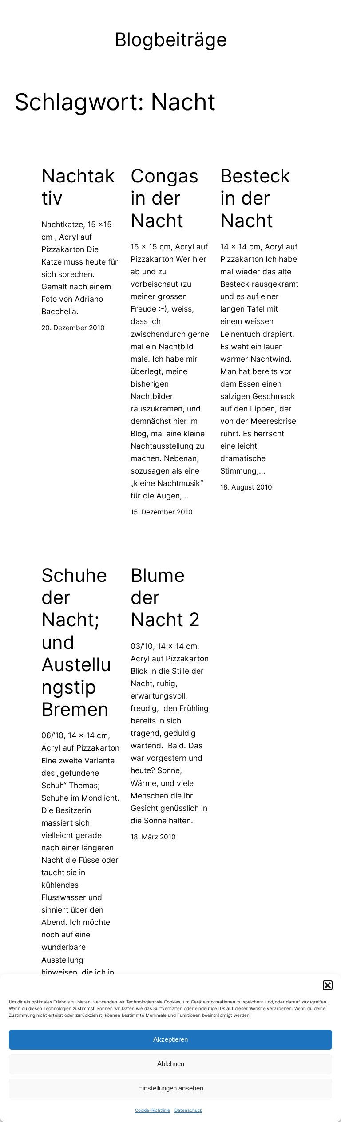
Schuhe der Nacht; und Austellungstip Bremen (76, 642)
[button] (327, 985)
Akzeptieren (170, 1039)
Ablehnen (170, 1063)
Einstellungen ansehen (170, 1088)
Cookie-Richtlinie (152, 1110)
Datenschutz (188, 1110)
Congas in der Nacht (164, 198)
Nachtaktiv (78, 187)
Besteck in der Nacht (255, 198)
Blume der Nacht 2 (165, 597)
